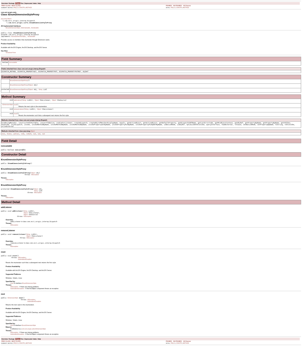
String (40, 89)
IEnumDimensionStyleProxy (19, 80)
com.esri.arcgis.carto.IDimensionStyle (34, 329)
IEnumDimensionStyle (13, 28)
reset (15, 114)
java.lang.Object (6, 19)
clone (3, 134)
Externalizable (25, 28)
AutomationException (25, 259)
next (15, 105)
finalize (9, 134)
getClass (16, 134)
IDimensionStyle (7, 104)
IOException (35, 174)
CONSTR (22, 7)
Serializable (35, 28)
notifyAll (28, 134)
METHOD (29, 7)
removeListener (19, 109)
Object (31, 85)
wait (34, 134)
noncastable (13, 62)
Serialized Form (11, 52)
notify (22, 134)
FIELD (16, 7)
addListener (17, 100)
